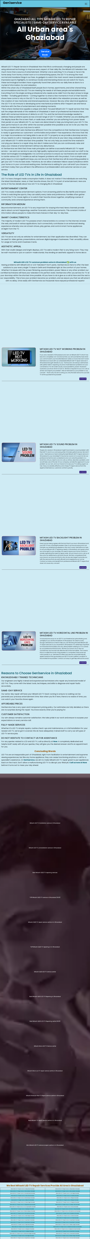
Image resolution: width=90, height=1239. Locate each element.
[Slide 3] (49, 57)
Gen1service (12, 3)
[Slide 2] (45, 57)
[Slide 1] (41, 57)
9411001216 (83, 379)
